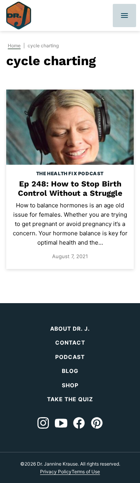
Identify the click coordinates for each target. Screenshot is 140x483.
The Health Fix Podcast (70, 173)
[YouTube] (61, 423)
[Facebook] (79, 423)
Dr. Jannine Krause (18, 15)
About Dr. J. (70, 328)
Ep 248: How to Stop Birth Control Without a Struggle (70, 188)
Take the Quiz (70, 399)
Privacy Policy (56, 471)
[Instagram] (43, 423)
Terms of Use (86, 471)
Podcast (70, 357)
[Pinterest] (97, 423)
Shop (70, 385)
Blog (70, 370)
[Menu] (124, 15)
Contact (70, 342)
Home (14, 45)
